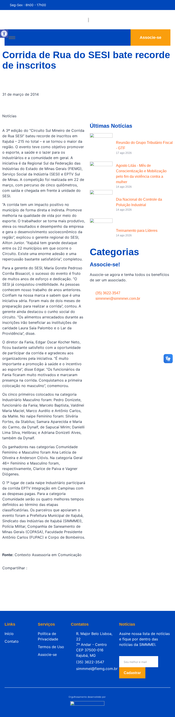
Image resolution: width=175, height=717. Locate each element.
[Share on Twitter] (43, 591)
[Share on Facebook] (43, 581)
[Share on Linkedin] (43, 601)
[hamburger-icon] (12, 38)
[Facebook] (150, 5)
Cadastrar (132, 673)
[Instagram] (159, 5)
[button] (4, 34)
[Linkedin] (168, 5)
